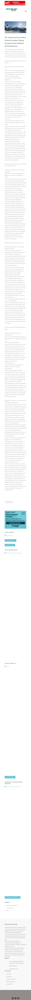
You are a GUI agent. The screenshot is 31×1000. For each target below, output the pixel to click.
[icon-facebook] (18, 998)
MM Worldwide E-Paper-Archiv (12, 897)
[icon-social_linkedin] (13, 998)
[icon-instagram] (15, 998)
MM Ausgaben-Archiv (10, 540)
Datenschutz (9, 976)
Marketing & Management (12, 905)
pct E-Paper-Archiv (10, 777)
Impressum (8, 974)
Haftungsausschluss (10, 981)
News (7, 910)
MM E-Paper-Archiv (10, 545)
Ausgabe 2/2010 (9, 501)
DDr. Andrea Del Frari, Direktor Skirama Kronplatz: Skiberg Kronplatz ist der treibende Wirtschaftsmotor (15, 42)
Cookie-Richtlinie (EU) (11, 979)
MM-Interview (10, 908)
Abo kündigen (9, 984)
